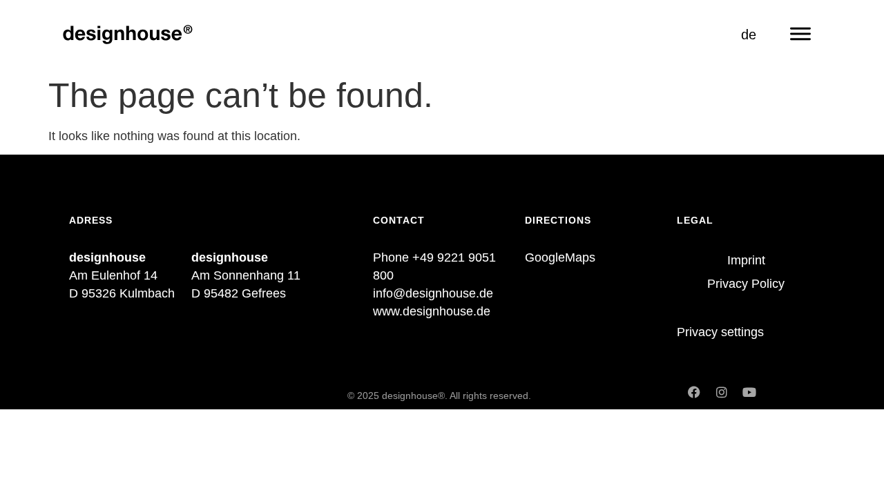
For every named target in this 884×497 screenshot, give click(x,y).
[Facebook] (694, 392)
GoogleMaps (560, 257)
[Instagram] (721, 392)
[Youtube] (749, 392)
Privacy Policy (746, 284)
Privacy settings (720, 332)
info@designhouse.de (433, 293)
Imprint (746, 260)
